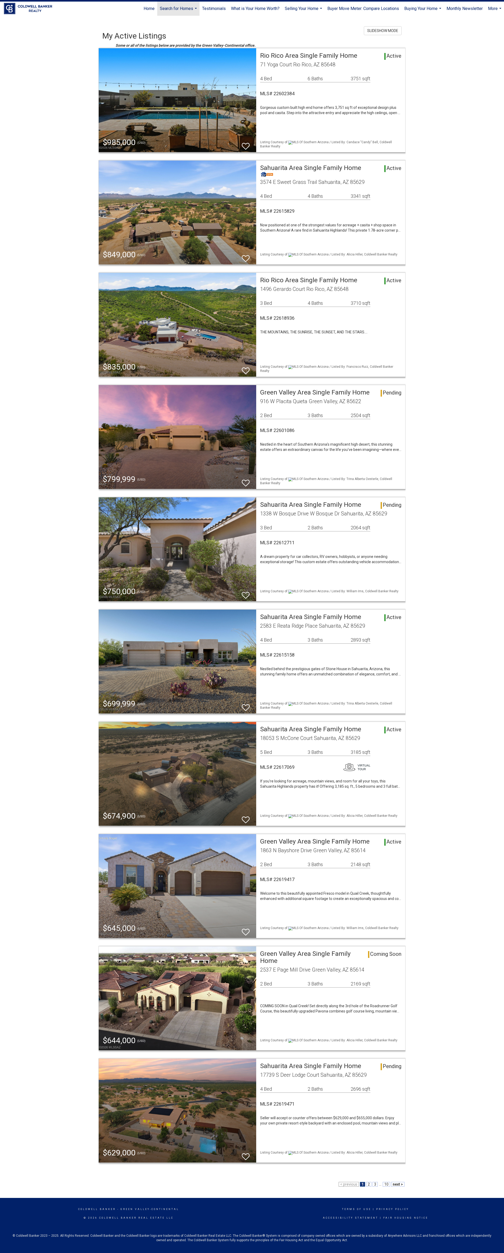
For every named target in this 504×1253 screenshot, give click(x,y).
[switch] (245, 144)
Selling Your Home (304, 11)
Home (149, 8)
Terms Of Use (356, 1209)
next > (398, 1184)
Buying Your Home (423, 11)
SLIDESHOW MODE (382, 31)
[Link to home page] (30, 9)
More (495, 11)
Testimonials (214, 8)
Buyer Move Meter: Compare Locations (363, 8)
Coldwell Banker (97, 1209)
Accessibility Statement (350, 1218)
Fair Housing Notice (405, 1218)
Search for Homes (179, 11)
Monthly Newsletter (465, 8)
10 (386, 1184)
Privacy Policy (392, 1209)
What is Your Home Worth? (255, 8)
